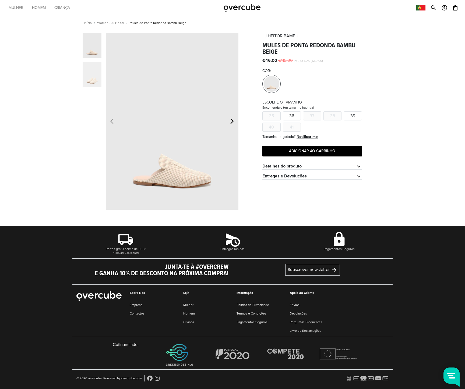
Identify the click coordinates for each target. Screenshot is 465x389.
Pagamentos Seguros (252, 322)
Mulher (188, 305)
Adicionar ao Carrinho (312, 151)
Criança (188, 322)
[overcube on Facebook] (150, 378)
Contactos (137, 313)
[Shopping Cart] (455, 7)
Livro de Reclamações (305, 331)
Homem (189, 313)
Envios (295, 305)
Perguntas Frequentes (306, 322)
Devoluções (298, 313)
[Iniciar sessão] (444, 7)
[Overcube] (242, 7)
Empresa (136, 305)
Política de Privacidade (253, 305)
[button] (232, 121)
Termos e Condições (251, 313)
